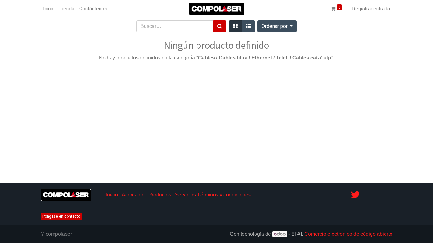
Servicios (185, 194)
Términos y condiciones (224, 194)
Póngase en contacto (61, 216)
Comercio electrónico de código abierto (348, 234)
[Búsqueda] (219, 26)
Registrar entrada (371, 9)
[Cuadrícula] (235, 26)
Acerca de (133, 194)
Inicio (112, 194)
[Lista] (248, 26)
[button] (277, 26)
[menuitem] (49, 9)
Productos (159, 194)
